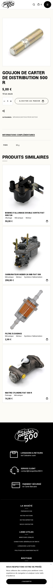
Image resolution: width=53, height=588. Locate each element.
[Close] (51, 564)
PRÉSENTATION (26, 511)
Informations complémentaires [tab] (18, 135)
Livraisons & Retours (26, 546)
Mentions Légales (26, 537)
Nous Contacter (26, 524)
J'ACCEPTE (27, 581)
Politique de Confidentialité (26, 550)
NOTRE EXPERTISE (26, 520)
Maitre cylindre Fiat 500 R (18, 392)
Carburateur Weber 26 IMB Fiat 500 (23, 274)
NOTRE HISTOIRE (26, 516)
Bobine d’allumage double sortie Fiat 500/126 (24, 214)
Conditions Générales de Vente (26, 542)
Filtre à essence (13, 333)
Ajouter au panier (29, 101)
